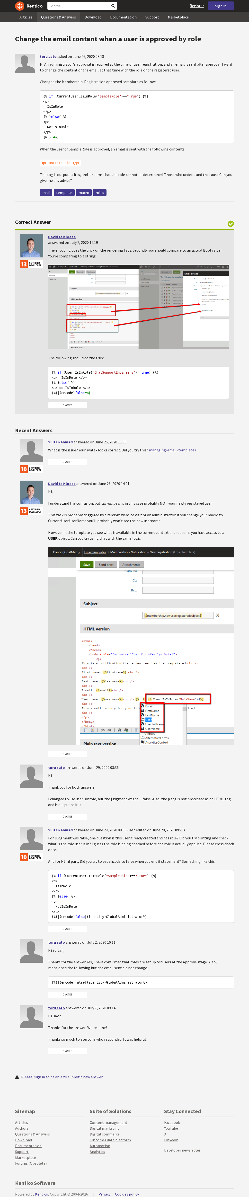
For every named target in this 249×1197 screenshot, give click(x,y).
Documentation (123, 17)
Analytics (97, 1151)
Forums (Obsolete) (31, 1163)
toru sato (48, 56)
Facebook (172, 1122)
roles (100, 192)
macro (84, 192)
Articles (25, 17)
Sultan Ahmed (60, 442)
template (64, 192)
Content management (108, 1122)
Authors (21, 1128)
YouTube (171, 1128)
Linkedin (171, 1139)
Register (197, 5)
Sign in (220, 5)
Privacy (104, 1194)
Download (93, 17)
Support (152, 17)
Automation (100, 1145)
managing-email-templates (172, 450)
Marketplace (178, 17)
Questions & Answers (58, 17)
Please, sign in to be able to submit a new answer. (62, 1076)
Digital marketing (105, 1128)
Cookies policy (127, 1194)
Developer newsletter (182, 1150)
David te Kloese (62, 236)
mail (46, 192)
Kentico (41, 1194)
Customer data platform (110, 1139)
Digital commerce (105, 1134)
